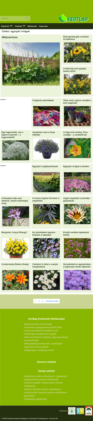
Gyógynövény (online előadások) (41, 379)
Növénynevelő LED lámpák (38, 324)
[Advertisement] (46, 6)
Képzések (5, 26)
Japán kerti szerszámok (36, 347)
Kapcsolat (43, 26)
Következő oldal (52, 301)
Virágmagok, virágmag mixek (39, 350)
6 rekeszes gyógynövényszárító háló (43, 327)
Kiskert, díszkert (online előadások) (42, 389)
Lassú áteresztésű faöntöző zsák (41, 330)
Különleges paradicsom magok (40, 334)
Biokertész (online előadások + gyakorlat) (45, 376)
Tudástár (18, 26)
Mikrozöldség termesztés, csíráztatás (43, 343)
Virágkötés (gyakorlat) (35, 399)
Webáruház (32, 26)
